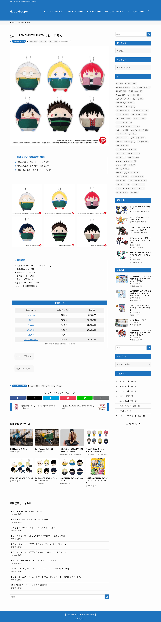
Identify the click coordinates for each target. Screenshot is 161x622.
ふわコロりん (53, 41)
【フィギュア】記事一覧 (127, 381)
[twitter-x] (127, 423)
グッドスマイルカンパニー (128, 126)
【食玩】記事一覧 (124, 411)
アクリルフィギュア (125, 107)
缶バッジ (122, 192)
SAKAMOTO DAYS (19, 41)
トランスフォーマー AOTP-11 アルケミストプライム (34, 562)
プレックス (43, 41)
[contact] (139, 423)
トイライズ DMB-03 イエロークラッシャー (29, 521)
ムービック (122, 184)
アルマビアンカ (140, 110)
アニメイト (31, 335)
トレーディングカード (126, 149)
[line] (133, 423)
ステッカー (122, 138)
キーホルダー (123, 118)
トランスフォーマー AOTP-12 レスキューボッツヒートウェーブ (38, 553)
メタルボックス (31, 340)
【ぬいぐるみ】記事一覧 (127, 401)
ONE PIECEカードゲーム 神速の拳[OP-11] (29, 586)
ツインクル (122, 145)
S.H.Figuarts (135, 91)
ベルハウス (137, 177)
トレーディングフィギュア (128, 153)
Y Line (120, 95)
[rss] (136, 423)
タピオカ (143, 142)
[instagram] (130, 423)
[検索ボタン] (148, 12)
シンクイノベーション (126, 134)
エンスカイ (122, 114)
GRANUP (130, 83)
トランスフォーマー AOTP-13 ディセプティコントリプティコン (38, 545)
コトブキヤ (122, 130)
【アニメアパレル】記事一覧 (129, 406)
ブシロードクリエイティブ (128, 173)
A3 (119, 83)
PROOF (121, 91)
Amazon (31, 315)
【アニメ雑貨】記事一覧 (127, 391)
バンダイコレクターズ (126, 161)
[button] (18, 398)
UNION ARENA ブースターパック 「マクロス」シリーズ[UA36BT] (40, 570)
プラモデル (122, 177)
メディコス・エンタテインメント (130, 188)
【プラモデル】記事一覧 (127, 386)
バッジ (120, 157)
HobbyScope (19, 11)
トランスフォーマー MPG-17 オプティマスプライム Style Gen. (38, 537)
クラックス (140, 118)
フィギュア (122, 169)
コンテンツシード (139, 130)
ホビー (120, 180)
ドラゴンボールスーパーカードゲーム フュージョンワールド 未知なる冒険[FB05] (46, 578)
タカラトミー (138, 138)
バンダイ (133, 157)
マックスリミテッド (137, 180)
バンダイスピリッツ (125, 165)
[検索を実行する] (107, 596)
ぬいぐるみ (33, 41)
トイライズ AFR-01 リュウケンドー (26, 512)
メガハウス (138, 184)
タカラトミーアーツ (125, 142)
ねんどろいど (123, 99)
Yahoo (31, 325)
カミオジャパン (139, 114)
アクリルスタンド (125, 103)
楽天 (31, 320)
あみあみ (31, 330)
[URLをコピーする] (101, 398)
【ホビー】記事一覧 (125, 396)
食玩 (134, 192)
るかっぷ (138, 99)
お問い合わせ (71, 615)
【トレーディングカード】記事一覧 (131, 416)
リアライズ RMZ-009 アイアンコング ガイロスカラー (34, 529)
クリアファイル (124, 122)
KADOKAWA (123, 87)
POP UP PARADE (141, 87)
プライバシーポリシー (86, 615)
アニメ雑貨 (122, 110)
